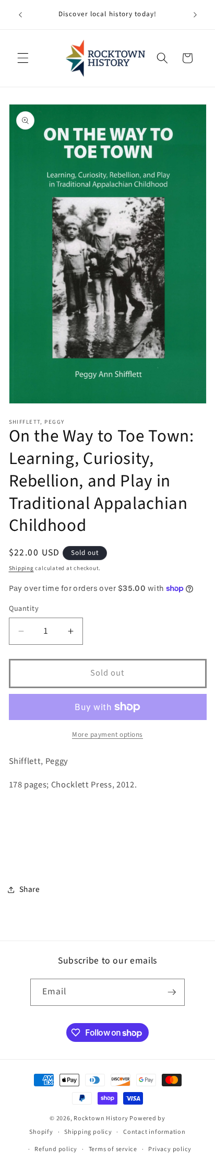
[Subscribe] (171, 992)
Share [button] (29, 889)
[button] (22, 58)
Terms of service (113, 1149)
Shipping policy (88, 1132)
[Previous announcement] (20, 14)
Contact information (154, 1132)
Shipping (21, 568)
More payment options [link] (107, 734)
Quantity (24, 609)
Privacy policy (170, 1149)
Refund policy (55, 1149)
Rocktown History (101, 1118)
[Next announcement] (195, 14)
